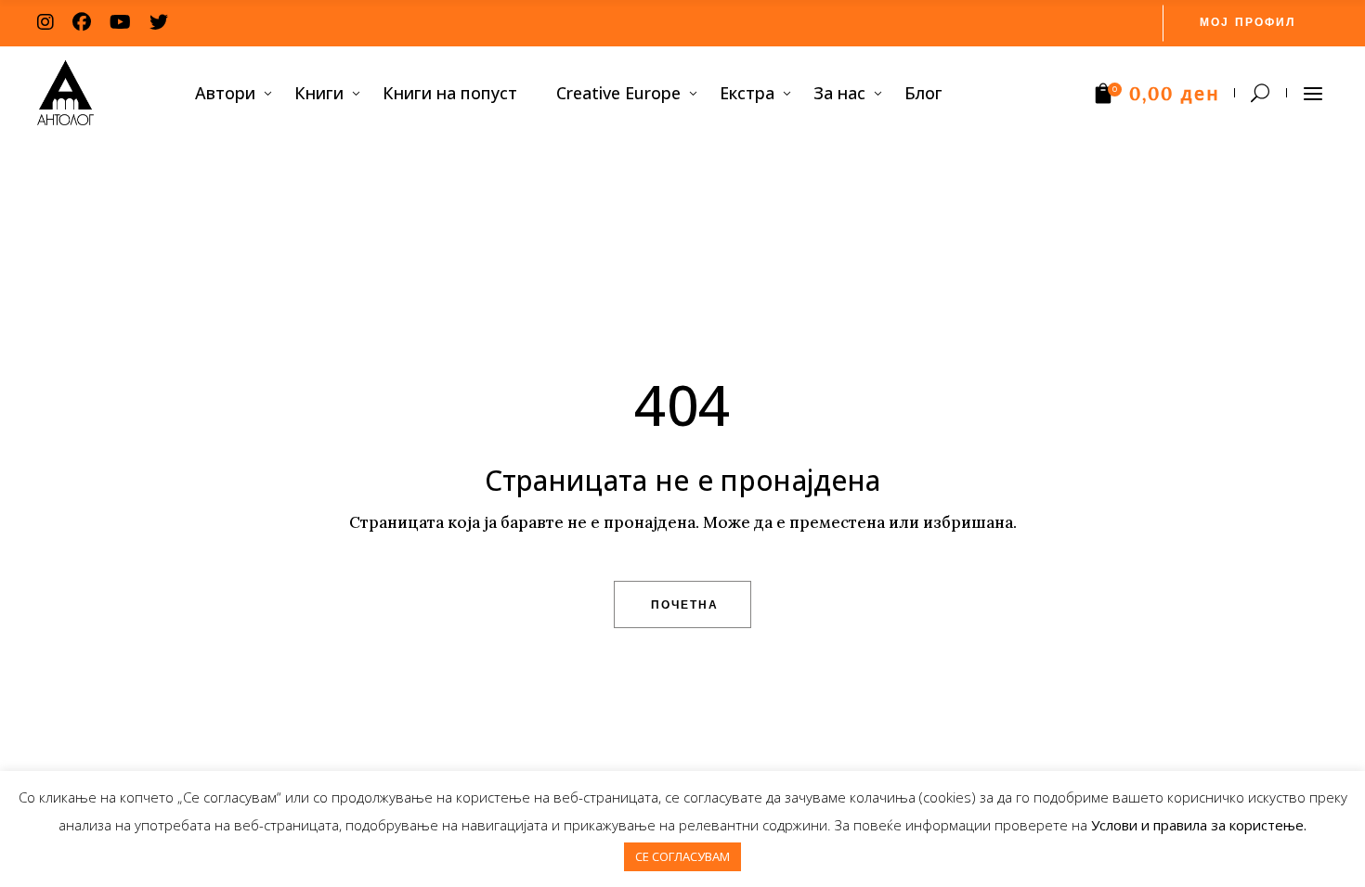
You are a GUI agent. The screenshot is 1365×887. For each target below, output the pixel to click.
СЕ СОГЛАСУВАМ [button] (682, 856)
